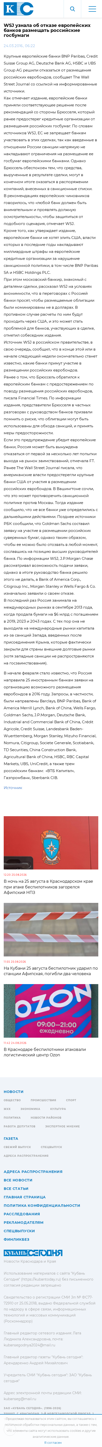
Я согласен (53, 1443)
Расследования (22, 1214)
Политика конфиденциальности (42, 1205)
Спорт (71, 1100)
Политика (12, 1117)
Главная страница (25, 1197)
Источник (13, 787)
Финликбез (16, 1239)
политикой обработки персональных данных (40, 1425)
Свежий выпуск (17, 1147)
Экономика (30, 1109)
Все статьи (16, 1188)
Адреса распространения (26, 1156)
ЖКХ (7, 1109)
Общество (12, 1100)
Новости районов (46, 1117)
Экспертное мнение (62, 1126)
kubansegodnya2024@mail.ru (29, 1345)
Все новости (18, 1180)
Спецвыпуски (19, 1231)
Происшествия (43, 1100)
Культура (58, 1109)
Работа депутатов (19, 1126)
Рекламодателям (24, 1222)
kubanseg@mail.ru (20, 1399)
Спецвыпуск (51, 1147)
